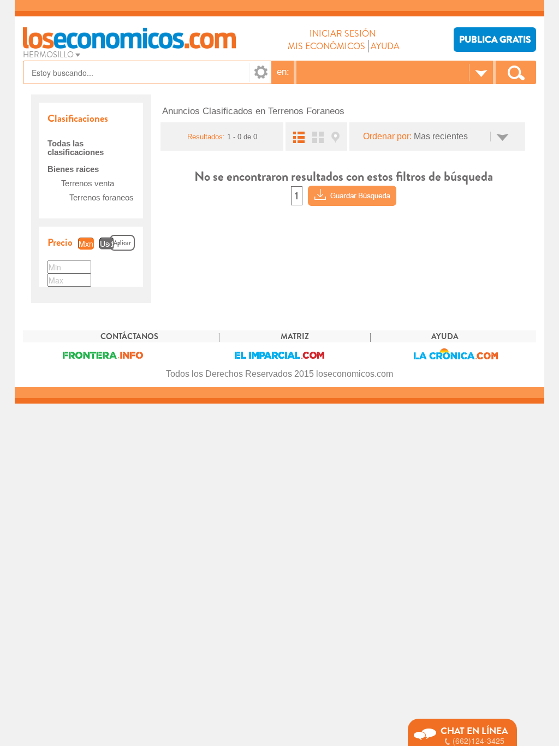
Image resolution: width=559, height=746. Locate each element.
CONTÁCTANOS (129, 336)
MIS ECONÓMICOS (326, 46)
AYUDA (385, 46)
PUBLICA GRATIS (495, 39)
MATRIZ (295, 336)
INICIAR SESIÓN (343, 33)
